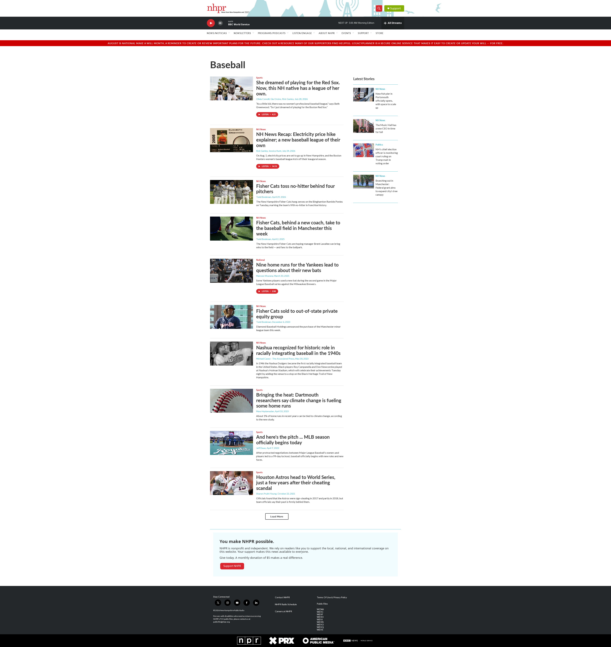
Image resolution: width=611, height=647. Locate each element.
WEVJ (320, 619)
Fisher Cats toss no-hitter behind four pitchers (295, 189)
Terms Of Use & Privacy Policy (332, 597)
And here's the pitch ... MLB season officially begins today (293, 439)
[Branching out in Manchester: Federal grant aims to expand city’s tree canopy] (363, 181)
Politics (379, 144)
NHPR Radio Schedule (286, 604)
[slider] (225, 23)
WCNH (320, 609)
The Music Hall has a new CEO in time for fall (386, 128)
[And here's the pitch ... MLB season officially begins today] (231, 443)
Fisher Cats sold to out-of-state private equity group (297, 314)
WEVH (320, 617)
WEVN (320, 622)
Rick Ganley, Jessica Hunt (268, 150)
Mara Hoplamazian (265, 411)
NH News (261, 129)
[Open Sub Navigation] (229, 33)
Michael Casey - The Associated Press (275, 358)
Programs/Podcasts (272, 33)
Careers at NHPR (283, 611)
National (260, 259)
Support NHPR (232, 566)
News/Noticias (217, 33)
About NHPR (327, 33)
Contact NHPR (282, 597)
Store (379, 33)
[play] (210, 23)
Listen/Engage (302, 33)
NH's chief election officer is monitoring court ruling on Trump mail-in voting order (387, 156)
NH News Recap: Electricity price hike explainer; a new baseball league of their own (298, 140)
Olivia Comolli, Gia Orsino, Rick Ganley (275, 99)
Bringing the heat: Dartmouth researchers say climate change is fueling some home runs (298, 400)
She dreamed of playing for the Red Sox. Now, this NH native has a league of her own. (298, 88)
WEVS (320, 629)
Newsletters (242, 33)
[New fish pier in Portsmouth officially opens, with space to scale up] (363, 94)
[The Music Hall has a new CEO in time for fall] (363, 126)
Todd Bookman (263, 197)
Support (395, 8)
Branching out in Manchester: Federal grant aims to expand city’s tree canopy (386, 187)
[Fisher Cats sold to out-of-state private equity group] (231, 317)
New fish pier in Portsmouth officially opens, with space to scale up (386, 100)
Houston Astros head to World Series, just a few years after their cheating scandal (295, 482)
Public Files (322, 603)
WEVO (320, 624)
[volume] (220, 23)
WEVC (320, 612)
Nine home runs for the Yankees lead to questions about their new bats (297, 267)
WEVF (320, 614)
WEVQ (320, 627)
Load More (276, 516)
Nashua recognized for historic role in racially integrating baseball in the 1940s (298, 350)
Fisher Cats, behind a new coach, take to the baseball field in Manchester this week (298, 228)
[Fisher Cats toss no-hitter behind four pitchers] (231, 192)
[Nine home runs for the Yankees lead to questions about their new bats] (231, 271)
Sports (259, 77)
